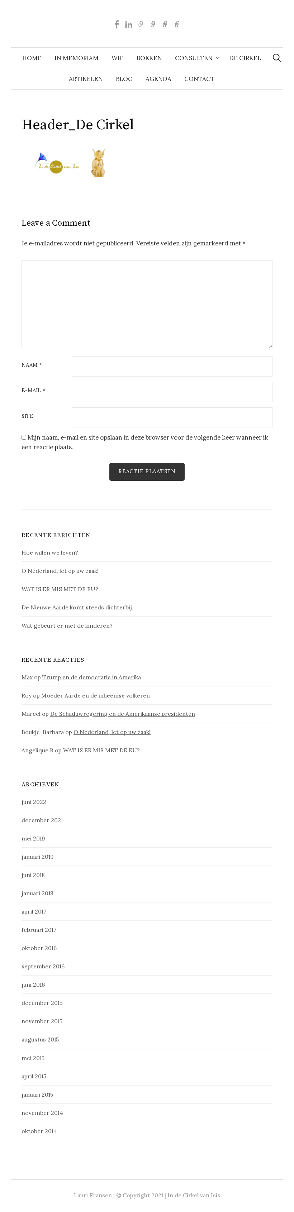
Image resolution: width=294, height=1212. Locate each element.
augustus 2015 (40, 1039)
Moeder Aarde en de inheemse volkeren (95, 695)
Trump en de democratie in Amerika (91, 677)
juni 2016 (33, 984)
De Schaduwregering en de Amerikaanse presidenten (122, 713)
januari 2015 (37, 1094)
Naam (32, 365)
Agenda (158, 79)
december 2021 (42, 820)
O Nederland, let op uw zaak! (60, 570)
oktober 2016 (39, 948)
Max (27, 677)
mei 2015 (33, 1058)
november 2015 (42, 1021)
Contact (199, 79)
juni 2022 (34, 801)
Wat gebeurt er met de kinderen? (67, 625)
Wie (118, 58)
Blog (124, 79)
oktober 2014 (39, 1131)
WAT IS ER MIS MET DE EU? (60, 589)
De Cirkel (245, 58)
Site (27, 416)
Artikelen (86, 79)
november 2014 (42, 1112)
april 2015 (34, 1076)
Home (32, 58)
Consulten (194, 58)
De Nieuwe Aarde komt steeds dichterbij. (77, 607)
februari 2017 (39, 929)
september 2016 (43, 966)
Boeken (149, 58)
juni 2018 (33, 874)
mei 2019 (33, 838)
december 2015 (42, 1002)
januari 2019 (38, 856)
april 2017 (34, 911)
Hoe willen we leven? (50, 552)
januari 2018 (37, 893)
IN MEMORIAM (76, 58)
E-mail (34, 390)
